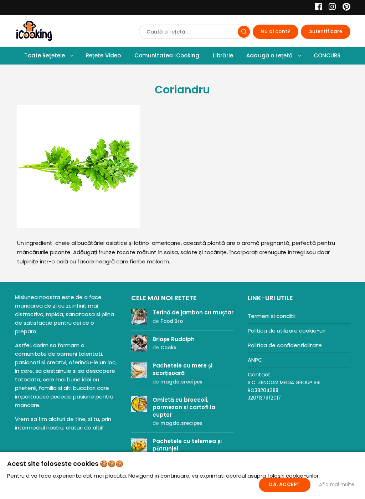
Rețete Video (103, 55)
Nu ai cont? (275, 31)
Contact (259, 374)
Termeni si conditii (271, 316)
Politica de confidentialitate (285, 345)
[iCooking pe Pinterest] (343, 7)
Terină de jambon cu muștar (193, 312)
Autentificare (326, 31)
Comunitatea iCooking (167, 55)
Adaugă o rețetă (269, 55)
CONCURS (327, 55)
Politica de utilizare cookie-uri (286, 330)
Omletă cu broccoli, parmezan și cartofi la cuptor (184, 407)
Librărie (223, 55)
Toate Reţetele (44, 55)
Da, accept (284, 484)
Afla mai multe (336, 484)
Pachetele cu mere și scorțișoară (182, 369)
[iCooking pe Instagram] (330, 7)
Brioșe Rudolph (174, 339)
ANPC (255, 360)
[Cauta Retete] (244, 32)
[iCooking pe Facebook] (316, 7)
